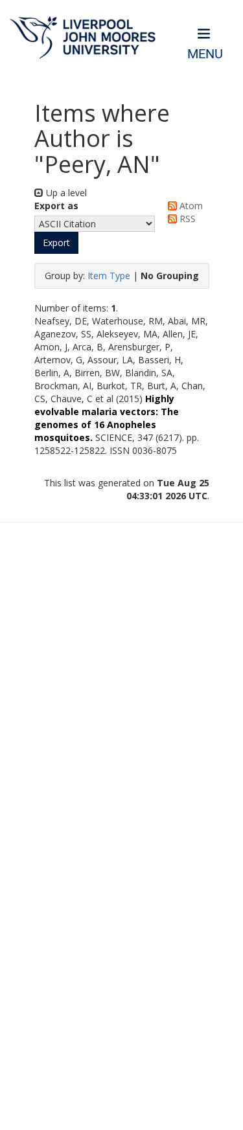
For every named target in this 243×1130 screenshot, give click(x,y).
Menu (205, 54)
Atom (190, 205)
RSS (186, 218)
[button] (56, 243)
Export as (56, 205)
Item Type (108, 275)
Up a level (65, 192)
